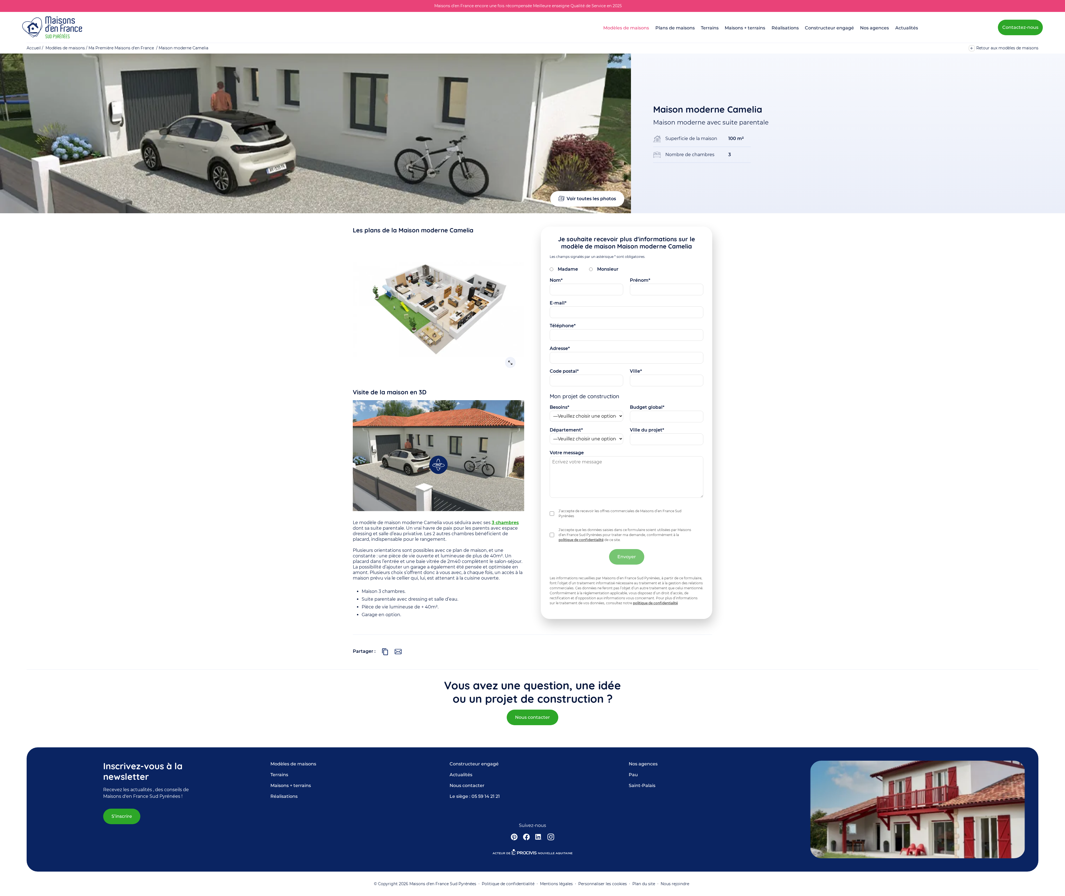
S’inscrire (121, 816)
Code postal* (564, 371)
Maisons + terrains (745, 28)
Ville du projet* (647, 430)
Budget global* (647, 407)
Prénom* (640, 280)
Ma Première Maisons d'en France (121, 47)
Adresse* (560, 348)
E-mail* (558, 303)
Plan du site (643, 883)
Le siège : (475, 796)
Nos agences (874, 28)
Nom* (556, 280)
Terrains (710, 28)
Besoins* (559, 407)
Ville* (636, 371)
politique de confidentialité (581, 540)
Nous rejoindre (675, 883)
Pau (633, 774)
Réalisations (785, 28)
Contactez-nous (1020, 27)
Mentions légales (556, 883)
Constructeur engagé (829, 28)
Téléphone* (563, 325)
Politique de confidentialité (508, 883)
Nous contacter (532, 717)
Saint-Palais (642, 785)
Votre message (567, 452)
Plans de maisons (675, 28)
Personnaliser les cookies (602, 883)
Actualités (906, 28)
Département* (566, 430)
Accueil (34, 47)
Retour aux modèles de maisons (1007, 47)
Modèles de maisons (626, 28)
